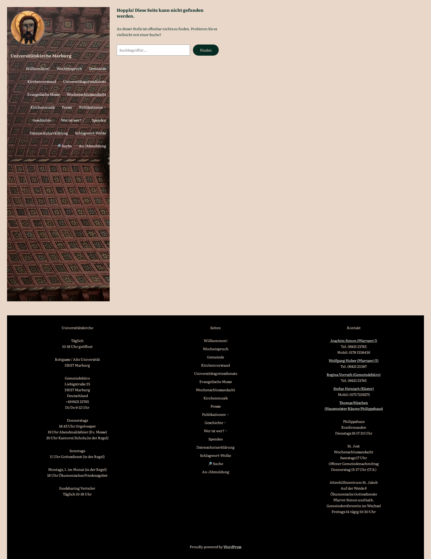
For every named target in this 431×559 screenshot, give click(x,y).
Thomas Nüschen (353, 402)
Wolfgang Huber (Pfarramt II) (354, 360)
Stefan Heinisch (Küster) (353, 388)
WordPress (232, 546)
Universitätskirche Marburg (41, 55)
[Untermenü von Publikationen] (105, 107)
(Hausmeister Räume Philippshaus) (354, 408)
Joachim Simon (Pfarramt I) (353, 340)
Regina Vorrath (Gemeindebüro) (354, 374)
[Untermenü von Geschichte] (53, 120)
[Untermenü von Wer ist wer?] (83, 120)
